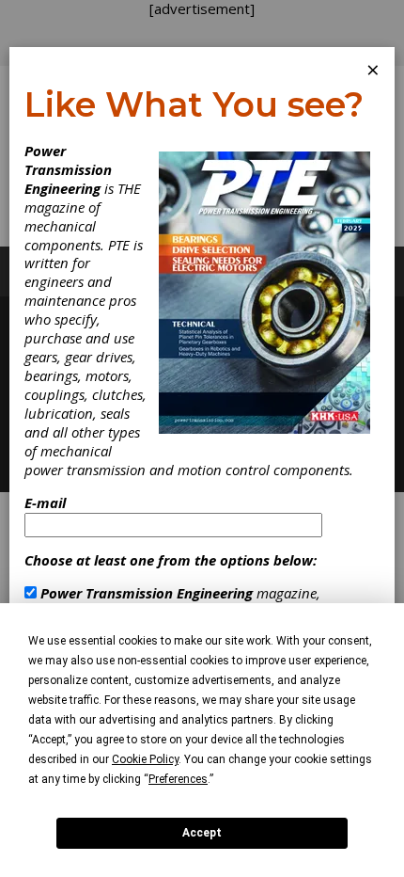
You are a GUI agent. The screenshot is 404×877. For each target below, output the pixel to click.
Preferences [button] (178, 779)
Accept (202, 832)
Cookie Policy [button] (145, 759)
